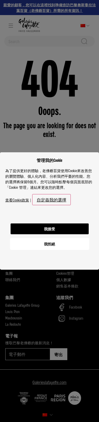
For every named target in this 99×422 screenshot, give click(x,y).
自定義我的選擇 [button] (51, 199)
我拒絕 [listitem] (49, 243)
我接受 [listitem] (49, 228)
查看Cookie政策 (17, 200)
